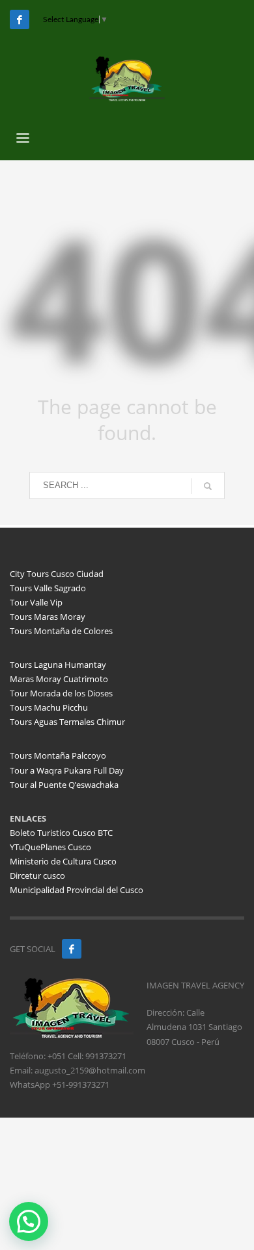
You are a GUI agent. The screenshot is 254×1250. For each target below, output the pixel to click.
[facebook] (71, 949)
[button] (28, 1221)
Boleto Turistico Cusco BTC (61, 833)
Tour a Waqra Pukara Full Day (67, 770)
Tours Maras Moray (47, 616)
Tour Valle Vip (36, 602)
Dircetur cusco (37, 875)
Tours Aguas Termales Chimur (67, 722)
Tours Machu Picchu (49, 707)
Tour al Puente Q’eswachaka (64, 784)
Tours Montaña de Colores (61, 631)
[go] (208, 486)
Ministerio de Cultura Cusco (63, 861)
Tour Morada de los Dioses (61, 693)
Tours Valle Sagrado (48, 588)
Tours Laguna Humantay (58, 664)
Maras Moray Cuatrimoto (59, 679)
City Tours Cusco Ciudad (57, 574)
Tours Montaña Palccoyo (58, 755)
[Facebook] (19, 19)
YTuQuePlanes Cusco (50, 847)
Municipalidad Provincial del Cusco (76, 890)
